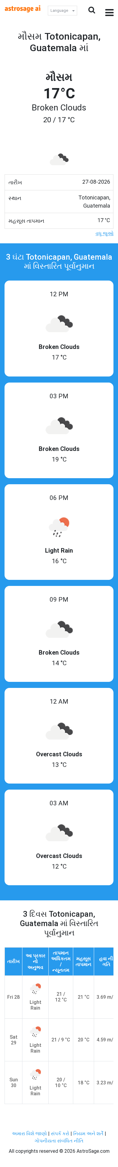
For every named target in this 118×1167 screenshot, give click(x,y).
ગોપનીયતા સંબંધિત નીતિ (59, 1141)
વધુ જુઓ (104, 233)
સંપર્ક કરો (60, 1133)
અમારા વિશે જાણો (29, 1133)
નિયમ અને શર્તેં (88, 1133)
